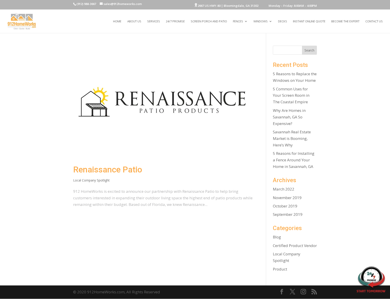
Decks (282, 21)
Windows (260, 21)
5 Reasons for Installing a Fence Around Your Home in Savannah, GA (293, 160)
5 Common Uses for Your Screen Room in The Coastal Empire (291, 95)
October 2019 (285, 206)
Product (280, 269)
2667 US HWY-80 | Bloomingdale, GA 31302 (227, 6)
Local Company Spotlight (91, 180)
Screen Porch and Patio (209, 21)
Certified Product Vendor (295, 245)
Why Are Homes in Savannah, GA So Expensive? (289, 117)
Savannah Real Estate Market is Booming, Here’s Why (292, 138)
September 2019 (287, 214)
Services (153, 21)
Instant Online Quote (309, 21)
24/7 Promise (175, 21)
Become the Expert (345, 21)
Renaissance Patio (107, 169)
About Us (134, 21)
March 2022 (283, 189)
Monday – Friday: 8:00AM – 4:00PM (289, 6)
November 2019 (287, 197)
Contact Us (374, 21)
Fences (238, 21)
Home (117, 21)
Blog (277, 237)
